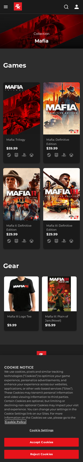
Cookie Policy (15, 422)
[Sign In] (76, 7)
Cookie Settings (41, 430)
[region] (41, 408)
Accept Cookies (41, 442)
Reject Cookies (41, 454)
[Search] (66, 6)
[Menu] (6, 7)
